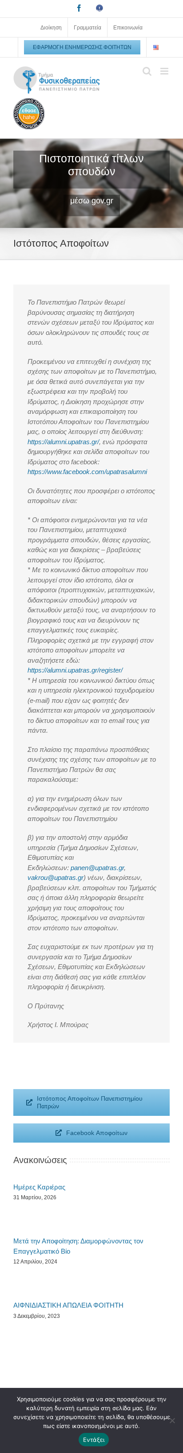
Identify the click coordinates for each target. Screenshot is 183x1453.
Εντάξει (94, 1439)
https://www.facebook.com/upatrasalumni (87, 471)
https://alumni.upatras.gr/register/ (75, 670)
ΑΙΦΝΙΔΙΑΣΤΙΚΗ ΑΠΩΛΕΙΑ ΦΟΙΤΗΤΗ (68, 1305)
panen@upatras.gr (97, 867)
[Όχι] (171, 1420)
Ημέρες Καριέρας (39, 1187)
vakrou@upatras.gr (56, 877)
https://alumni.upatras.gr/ (63, 442)
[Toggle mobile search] (147, 71)
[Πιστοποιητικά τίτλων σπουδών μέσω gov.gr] (91, 183)
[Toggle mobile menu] (165, 71)
